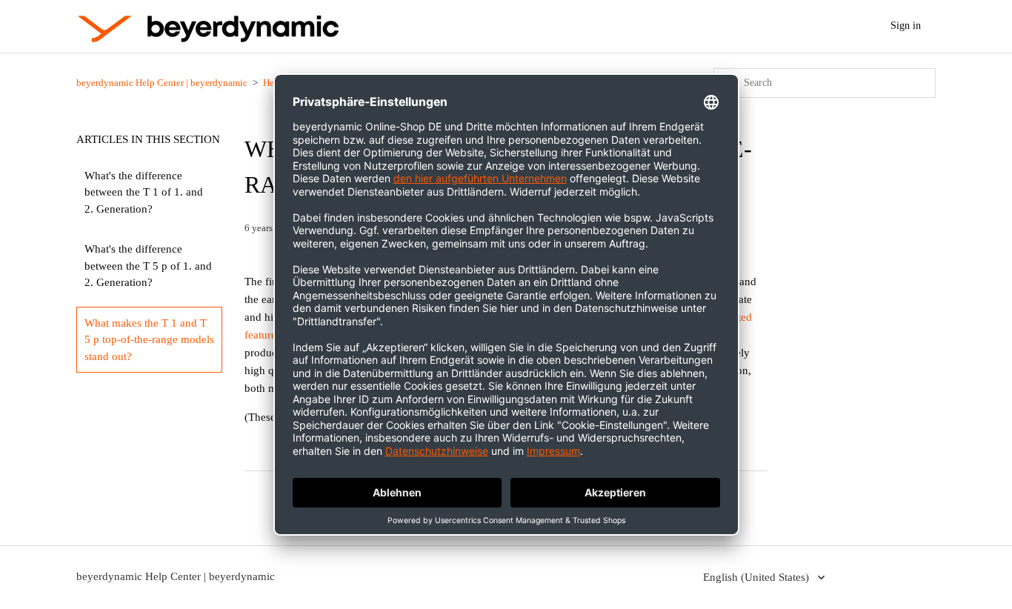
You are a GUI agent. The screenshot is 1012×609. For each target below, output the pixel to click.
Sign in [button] (906, 25)
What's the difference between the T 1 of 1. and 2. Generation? (143, 192)
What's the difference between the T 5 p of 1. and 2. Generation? (148, 265)
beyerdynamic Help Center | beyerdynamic (161, 82)
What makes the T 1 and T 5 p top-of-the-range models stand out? (149, 339)
